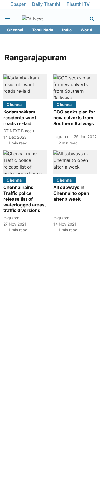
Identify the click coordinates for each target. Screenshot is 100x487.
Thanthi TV (78, 4)
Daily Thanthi (46, 4)
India (67, 29)
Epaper (18, 4)
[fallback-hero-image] (25, 86)
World (86, 29)
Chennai (15, 29)
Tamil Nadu (42, 29)
